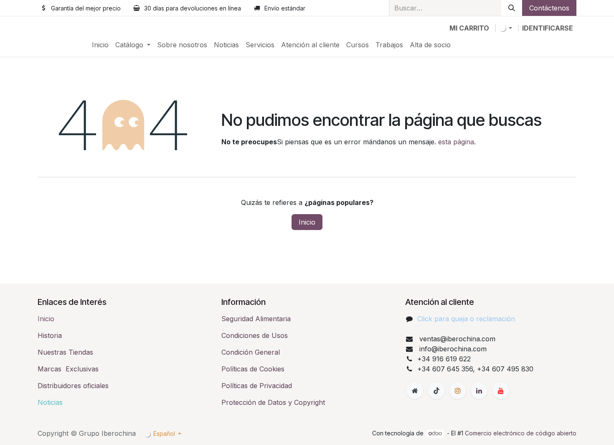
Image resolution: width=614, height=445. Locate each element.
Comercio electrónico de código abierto (520, 433)
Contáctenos (549, 8)
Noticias (50, 402)
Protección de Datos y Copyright (273, 402)
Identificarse (547, 28)
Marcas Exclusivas (68, 369)
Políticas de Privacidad (256, 385)
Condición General (250, 352)
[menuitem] (100, 44)
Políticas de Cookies (252, 369)
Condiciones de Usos (254, 335)
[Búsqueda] (511, 8)
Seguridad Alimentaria (256, 319)
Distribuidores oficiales (73, 385)
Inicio (307, 222)
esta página (456, 142)
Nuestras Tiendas (65, 352)
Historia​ (50, 335)
